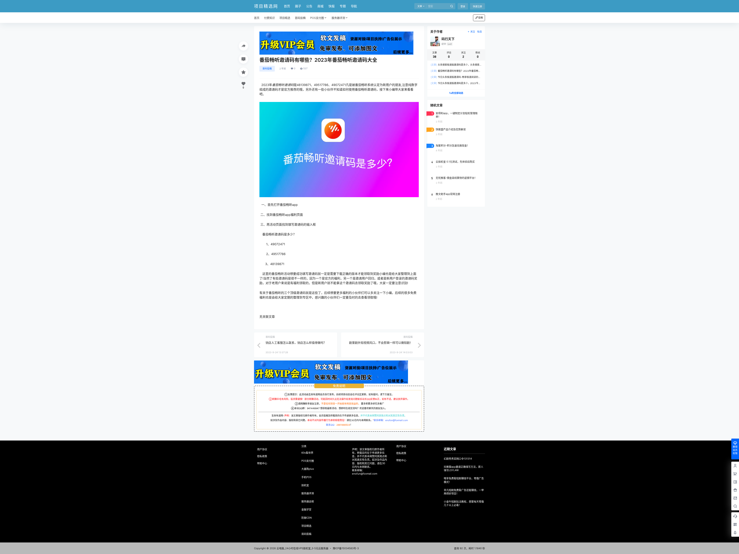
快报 (332, 6)
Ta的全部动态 (456, 93)
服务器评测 (338, 17)
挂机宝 (305, 485)
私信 (479, 31)
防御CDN (306, 517)
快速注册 (477, 6)
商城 (320, 6)
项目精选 (306, 525)
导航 (354, 6)
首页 (287, 6)
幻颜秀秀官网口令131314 (458, 458)
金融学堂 (306, 509)
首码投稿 (267, 68)
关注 (472, 31)
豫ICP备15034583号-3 (346, 548)
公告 (309, 6)
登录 (463, 6)
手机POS (306, 477)
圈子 (298, 6)
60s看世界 (307, 452)
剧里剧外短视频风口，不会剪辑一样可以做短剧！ (381, 343)
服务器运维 (307, 501)
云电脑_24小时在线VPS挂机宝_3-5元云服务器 (302, 548)
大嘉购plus (307, 468)
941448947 (313, 408)
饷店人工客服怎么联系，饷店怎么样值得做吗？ (296, 343)
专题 (343, 6)
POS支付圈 (317, 17)
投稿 (480, 17)
